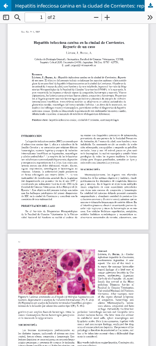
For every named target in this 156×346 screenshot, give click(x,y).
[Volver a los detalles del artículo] (5, 5)
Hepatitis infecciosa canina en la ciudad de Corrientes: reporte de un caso (85, 5)
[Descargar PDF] (150, 5)
